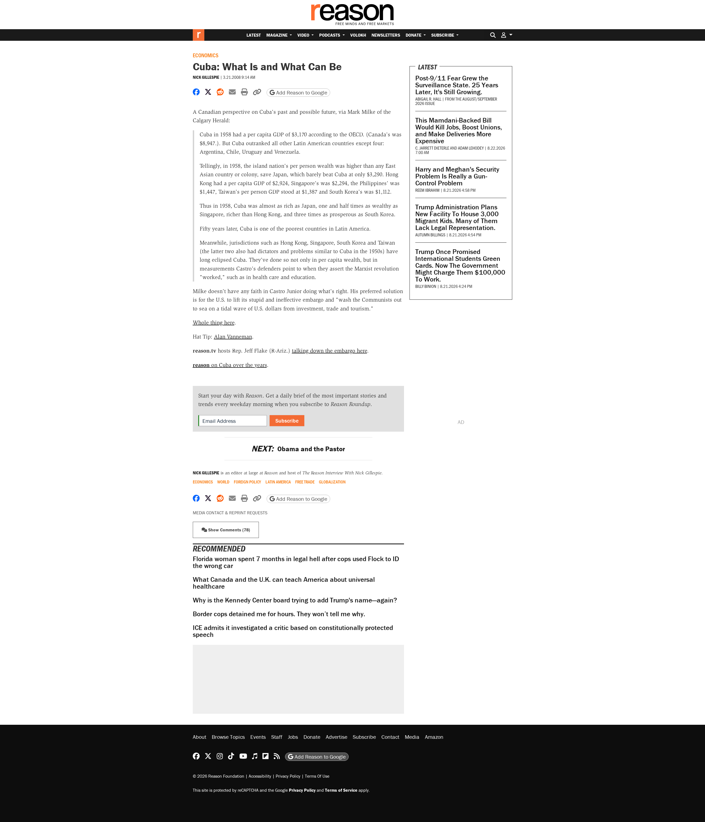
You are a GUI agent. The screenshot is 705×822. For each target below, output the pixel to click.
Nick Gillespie (206, 77)
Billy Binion (425, 286)
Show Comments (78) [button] (228, 529)
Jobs (293, 736)
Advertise (336, 736)
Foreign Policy (247, 482)
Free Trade (304, 482)
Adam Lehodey (471, 148)
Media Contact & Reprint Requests (230, 512)
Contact (390, 736)
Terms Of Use (317, 776)
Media (412, 736)
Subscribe (443, 35)
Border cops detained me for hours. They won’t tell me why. (279, 614)
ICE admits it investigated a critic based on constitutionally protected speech (293, 631)
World (223, 482)
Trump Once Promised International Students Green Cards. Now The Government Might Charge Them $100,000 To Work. (460, 265)
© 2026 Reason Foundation (218, 776)
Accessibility (260, 776)
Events (258, 736)
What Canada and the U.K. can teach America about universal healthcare (284, 583)
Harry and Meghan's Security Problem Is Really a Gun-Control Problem (457, 176)
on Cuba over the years (230, 365)
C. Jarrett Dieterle (432, 148)
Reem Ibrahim (427, 190)
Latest (253, 35)
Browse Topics (228, 736)
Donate (414, 35)
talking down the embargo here (329, 350)
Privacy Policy (288, 776)
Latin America (278, 482)
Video (303, 35)
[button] (506, 35)
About (199, 736)
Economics (205, 55)
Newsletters (386, 35)
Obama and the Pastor (298, 449)
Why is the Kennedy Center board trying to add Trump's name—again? (295, 600)
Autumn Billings (430, 234)
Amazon (434, 736)
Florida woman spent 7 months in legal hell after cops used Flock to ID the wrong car (296, 562)
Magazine (277, 35)
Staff (276, 736)
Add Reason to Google (301, 92)
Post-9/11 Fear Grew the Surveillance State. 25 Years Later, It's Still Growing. (456, 85)
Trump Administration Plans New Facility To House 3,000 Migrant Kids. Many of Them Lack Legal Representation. (457, 217)
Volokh (358, 35)
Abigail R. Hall (428, 99)
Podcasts (330, 35)
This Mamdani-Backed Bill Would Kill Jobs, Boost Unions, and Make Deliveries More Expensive (458, 130)
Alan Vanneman (233, 336)
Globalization (332, 482)
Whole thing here (213, 322)
